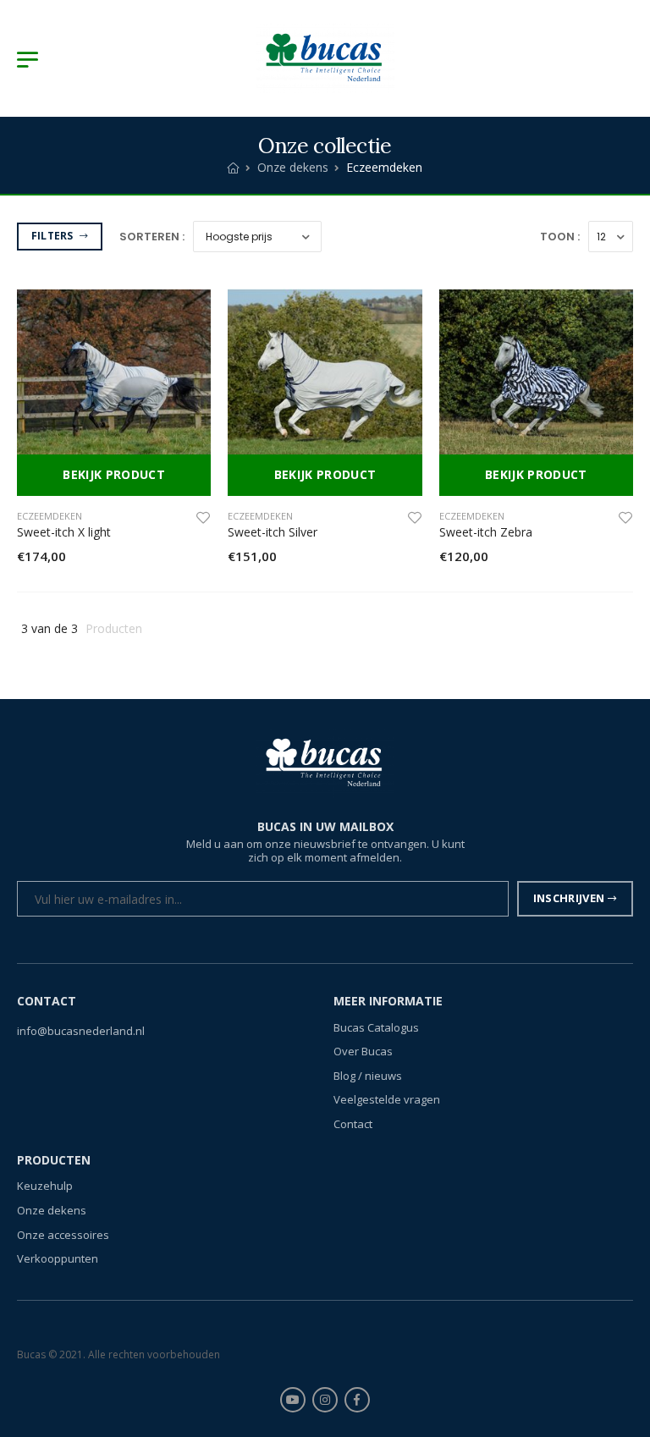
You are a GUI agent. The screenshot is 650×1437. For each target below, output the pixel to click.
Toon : (560, 236)
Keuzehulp (45, 1185)
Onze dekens (292, 167)
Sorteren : (152, 236)
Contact (352, 1123)
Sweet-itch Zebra (485, 532)
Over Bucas (363, 1051)
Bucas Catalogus (376, 1026)
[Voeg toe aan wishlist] (203, 517)
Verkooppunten (57, 1258)
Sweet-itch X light (64, 532)
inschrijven (569, 898)
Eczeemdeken (49, 515)
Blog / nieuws (367, 1074)
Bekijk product (114, 474)
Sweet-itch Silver (272, 532)
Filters (53, 235)
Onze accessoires (63, 1234)
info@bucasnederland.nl (81, 1030)
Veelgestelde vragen (386, 1099)
